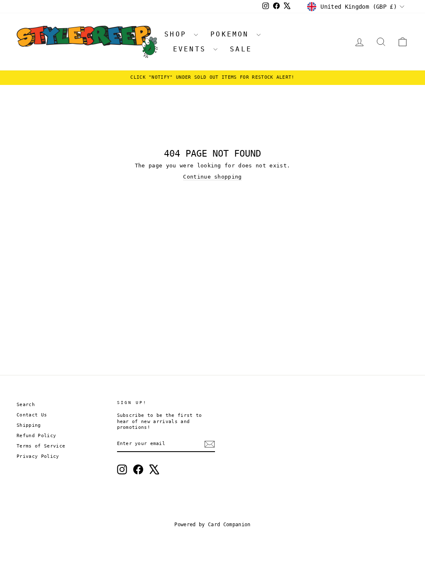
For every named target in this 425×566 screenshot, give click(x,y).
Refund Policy (36, 435)
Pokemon (232, 34)
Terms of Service (41, 446)
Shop (178, 34)
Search (26, 404)
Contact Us (32, 415)
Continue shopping (212, 177)
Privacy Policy (38, 456)
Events (192, 49)
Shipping (29, 425)
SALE (241, 49)
